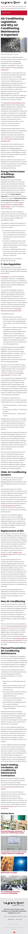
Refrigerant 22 (5, 482)
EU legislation (4, 276)
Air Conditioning (12, 916)
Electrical (20, 916)
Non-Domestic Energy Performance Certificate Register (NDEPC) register (12, 204)
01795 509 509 (22, 911)
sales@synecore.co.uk (7, 806)
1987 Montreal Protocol (9, 505)
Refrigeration (11, 919)
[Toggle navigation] (25, 2)
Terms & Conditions (14, 924)
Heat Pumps (19, 919)
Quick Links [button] (6, 13)
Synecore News (5, 6)
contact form (4, 808)
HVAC (24, 916)
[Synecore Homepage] (11, 2)
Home (5, 916)
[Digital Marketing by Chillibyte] (14, 932)
